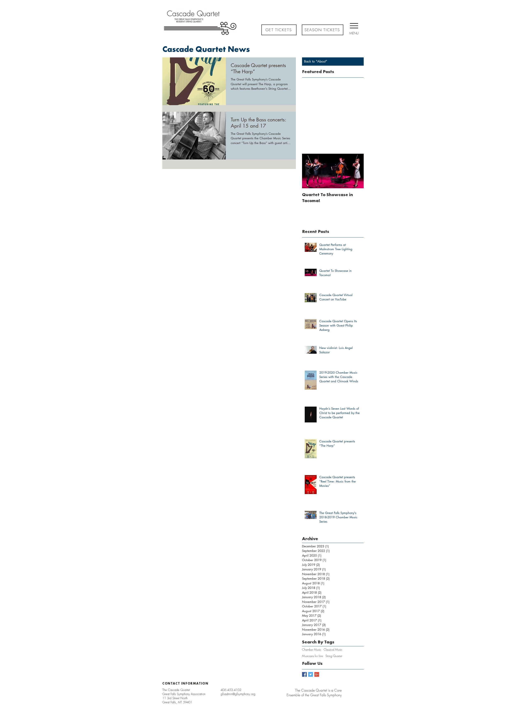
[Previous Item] (308, 171)
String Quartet (333, 656)
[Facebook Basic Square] (304, 674)
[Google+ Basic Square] (316, 674)
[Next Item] (357, 171)
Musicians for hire (312, 656)
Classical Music (333, 649)
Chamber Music (311, 649)
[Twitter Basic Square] (310, 674)
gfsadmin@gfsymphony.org (238, 694)
